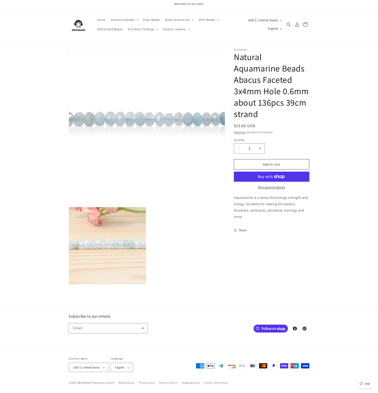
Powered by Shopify (103, 382)
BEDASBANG (84, 382)
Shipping (239, 132)
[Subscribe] (142, 328)
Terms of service (168, 382)
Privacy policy (147, 382)
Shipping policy (191, 382)
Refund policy (126, 382)
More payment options (271, 187)
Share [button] (243, 230)
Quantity (239, 140)
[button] (124, 19)
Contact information (216, 382)
